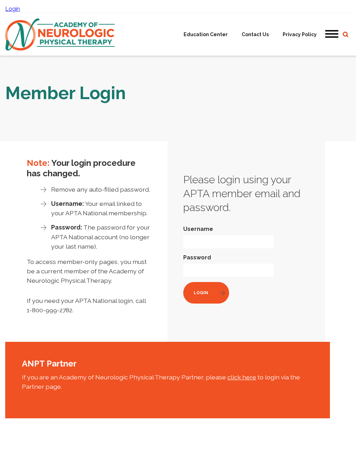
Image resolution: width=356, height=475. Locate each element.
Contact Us (255, 34)
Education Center (206, 34)
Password (197, 257)
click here (241, 377)
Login (12, 9)
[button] (332, 34)
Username (198, 229)
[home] (60, 34)
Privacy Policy (300, 34)
